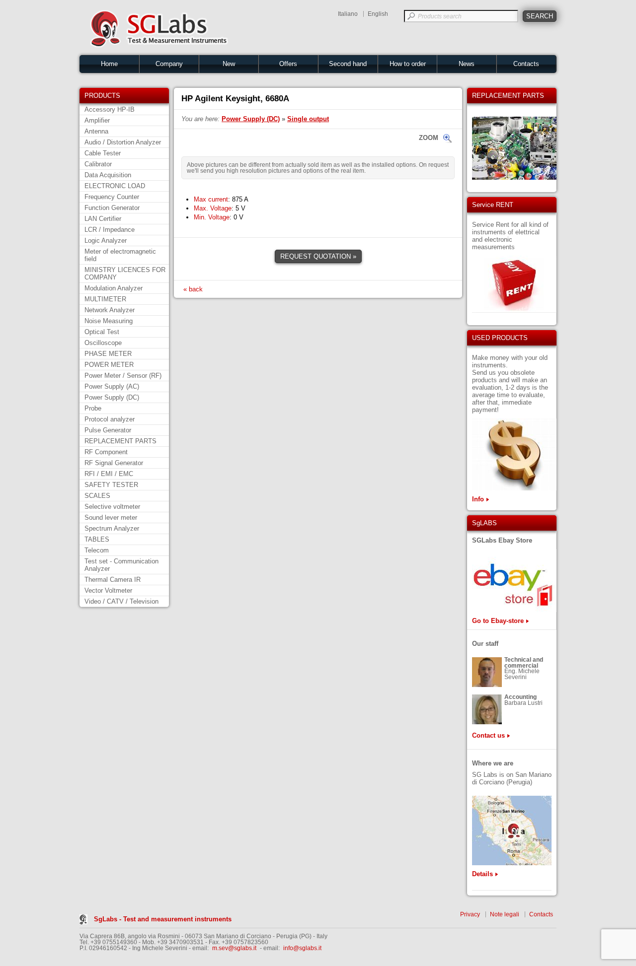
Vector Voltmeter (108, 590)
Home (109, 64)
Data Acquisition (107, 175)
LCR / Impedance (109, 229)
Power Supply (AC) (111, 386)
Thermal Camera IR (112, 579)
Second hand (348, 64)
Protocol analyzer (109, 419)
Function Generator (112, 207)
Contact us (488, 735)
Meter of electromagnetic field (120, 255)
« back (193, 289)
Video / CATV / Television (121, 601)
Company (169, 64)
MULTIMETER (105, 299)
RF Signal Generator (113, 463)
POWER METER (109, 364)
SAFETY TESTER (111, 484)
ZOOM (428, 137)
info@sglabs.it (302, 948)
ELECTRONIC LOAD (114, 186)
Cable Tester (102, 153)
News (467, 64)
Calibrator (98, 164)
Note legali (504, 914)
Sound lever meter (110, 517)
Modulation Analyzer (113, 288)
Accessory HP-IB (109, 109)
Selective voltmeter (112, 506)
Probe (92, 408)
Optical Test (101, 332)
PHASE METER (108, 353)
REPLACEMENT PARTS (120, 441)
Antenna (96, 131)
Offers (288, 64)
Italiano (348, 14)
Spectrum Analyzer (111, 528)
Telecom (96, 550)
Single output (308, 119)
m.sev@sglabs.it (234, 948)
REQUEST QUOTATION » (318, 256)
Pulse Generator (107, 430)
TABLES (96, 539)
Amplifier (97, 120)
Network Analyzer (109, 310)
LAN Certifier (102, 218)
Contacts (526, 64)
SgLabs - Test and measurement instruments (163, 919)
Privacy (470, 914)
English (378, 14)
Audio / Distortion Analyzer (122, 142)
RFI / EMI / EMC (108, 474)
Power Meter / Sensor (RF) (122, 375)
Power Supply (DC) (111, 397)
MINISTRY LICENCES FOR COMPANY (124, 273)
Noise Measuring (108, 321)
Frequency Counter (111, 197)
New (229, 64)
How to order (408, 64)
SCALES (97, 495)
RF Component (106, 452)
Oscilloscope (103, 342)
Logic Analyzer (105, 240)
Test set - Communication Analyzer (121, 564)
